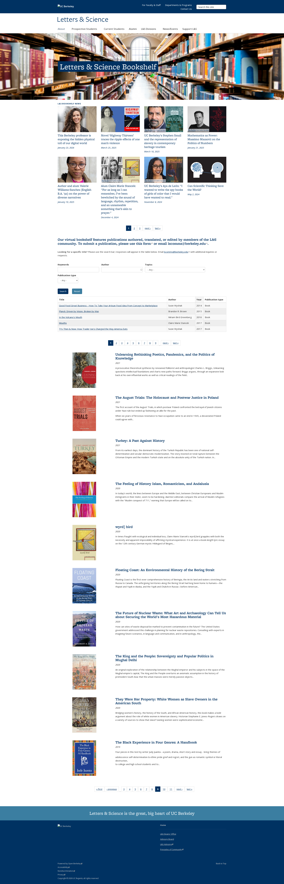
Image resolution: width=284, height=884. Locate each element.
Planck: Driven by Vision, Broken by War (79, 311)
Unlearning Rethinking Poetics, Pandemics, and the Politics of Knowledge (164, 356)
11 (172, 790)
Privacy (61, 874)
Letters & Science (82, 19)
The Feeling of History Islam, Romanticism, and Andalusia (162, 483)
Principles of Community (172, 849)
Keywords (63, 264)
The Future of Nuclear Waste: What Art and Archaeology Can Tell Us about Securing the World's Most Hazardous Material (170, 615)
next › (149, 229)
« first (100, 790)
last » (158, 229)
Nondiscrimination (66, 871)
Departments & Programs (178, 5)
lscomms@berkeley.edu (188, 243)
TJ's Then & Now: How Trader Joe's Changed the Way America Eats (93, 328)
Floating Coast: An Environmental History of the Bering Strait (164, 570)
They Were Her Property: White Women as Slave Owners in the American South (166, 701)
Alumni (133, 29)
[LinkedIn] (66, 831)
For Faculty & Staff (151, 5)
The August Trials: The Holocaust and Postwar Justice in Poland (167, 397)
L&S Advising (166, 844)
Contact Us (186, 8)
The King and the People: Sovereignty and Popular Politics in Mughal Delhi (164, 658)
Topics (148, 264)
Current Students (114, 29)
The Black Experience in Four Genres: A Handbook (156, 742)
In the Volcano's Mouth (70, 317)
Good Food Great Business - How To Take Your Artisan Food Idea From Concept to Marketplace (108, 305)
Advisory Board (167, 839)
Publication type (67, 275)
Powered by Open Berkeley (70, 863)
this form (144, 243)
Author (105, 264)
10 (165, 790)
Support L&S (189, 29)
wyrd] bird (124, 526)
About (62, 29)
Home (163, 825)
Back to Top (221, 863)
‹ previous (113, 790)
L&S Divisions (149, 29)
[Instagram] (72, 831)
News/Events (170, 29)
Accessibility (64, 867)
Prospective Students (85, 29)
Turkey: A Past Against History (140, 440)
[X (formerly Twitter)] (60, 831)
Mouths (63, 322)
